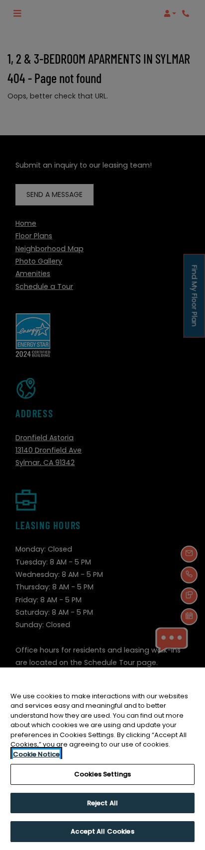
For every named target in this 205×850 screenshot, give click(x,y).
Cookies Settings (102, 774)
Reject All (102, 803)
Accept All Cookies (102, 831)
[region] (102, 758)
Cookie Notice (36, 754)
